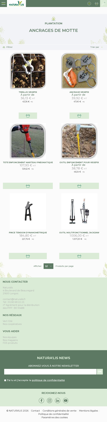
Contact (35, 410)
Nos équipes (9, 337)
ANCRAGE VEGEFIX (79, 92)
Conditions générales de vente (59, 410)
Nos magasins (10, 340)
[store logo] (16, 3)
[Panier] (96, 3)
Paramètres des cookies (55, 417)
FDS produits (10, 343)
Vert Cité (7, 321)
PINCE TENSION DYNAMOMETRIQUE (28, 232)
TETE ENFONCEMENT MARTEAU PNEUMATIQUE (28, 162)
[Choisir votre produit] (28, 116)
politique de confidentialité (48, 380)
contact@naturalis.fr (14, 299)
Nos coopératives (12, 324)
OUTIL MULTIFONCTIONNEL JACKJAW (79, 232)
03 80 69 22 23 (16, 302)
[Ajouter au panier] (28, 186)
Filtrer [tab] (9, 47)
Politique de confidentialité (53, 414)
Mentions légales (88, 410)
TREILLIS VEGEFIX (28, 92)
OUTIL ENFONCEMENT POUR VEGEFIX (79, 162)
